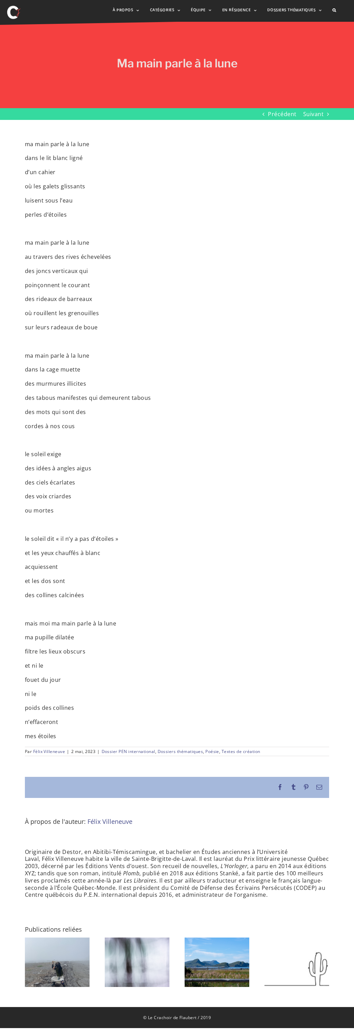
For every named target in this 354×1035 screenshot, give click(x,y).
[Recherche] (334, 10)
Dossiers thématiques (180, 751)
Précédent (282, 114)
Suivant (313, 114)
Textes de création (241, 751)
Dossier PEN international (128, 751)
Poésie (212, 751)
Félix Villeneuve (49, 751)
